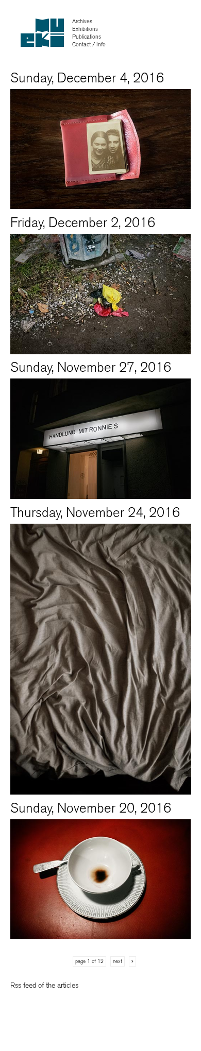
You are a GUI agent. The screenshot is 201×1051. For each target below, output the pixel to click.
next (117, 961)
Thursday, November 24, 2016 (95, 513)
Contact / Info (89, 44)
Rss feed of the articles (44, 985)
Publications (86, 36)
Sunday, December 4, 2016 (87, 78)
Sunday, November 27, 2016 (90, 367)
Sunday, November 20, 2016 (90, 808)
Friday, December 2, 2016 (82, 223)
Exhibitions (85, 29)
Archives (82, 21)
